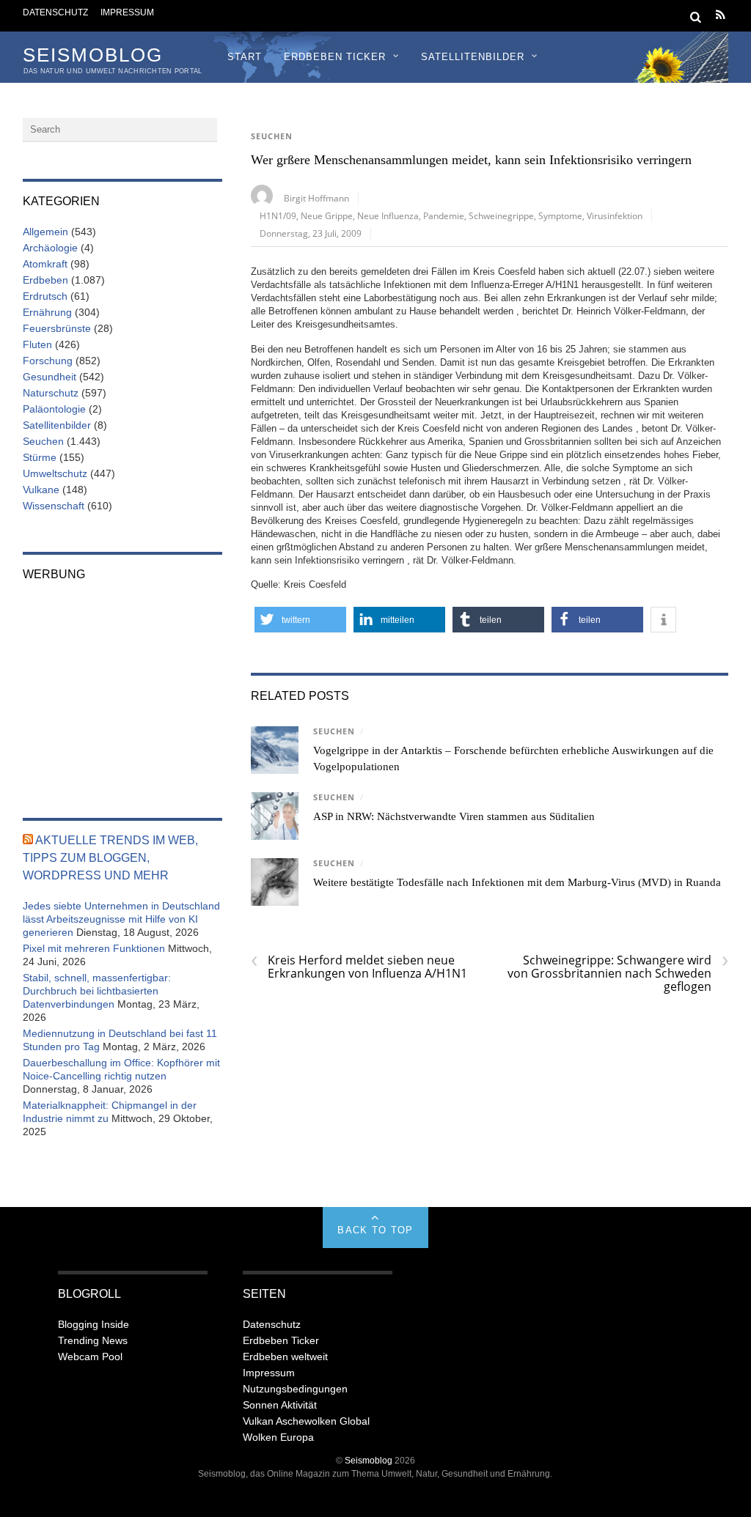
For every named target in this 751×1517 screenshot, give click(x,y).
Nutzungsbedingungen (295, 1389)
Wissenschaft (53, 506)
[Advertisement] (122, 689)
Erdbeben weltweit (285, 1356)
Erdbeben (45, 280)
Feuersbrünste (57, 328)
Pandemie (443, 215)
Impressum (127, 12)
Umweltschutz (55, 473)
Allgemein (45, 231)
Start (244, 56)
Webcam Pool (90, 1356)
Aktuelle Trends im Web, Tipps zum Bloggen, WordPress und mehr (110, 858)
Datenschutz (55, 12)
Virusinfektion (614, 215)
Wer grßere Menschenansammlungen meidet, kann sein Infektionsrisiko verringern (471, 159)
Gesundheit (49, 377)
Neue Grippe (327, 215)
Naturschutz (50, 393)
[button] (300, 619)
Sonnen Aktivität (280, 1405)
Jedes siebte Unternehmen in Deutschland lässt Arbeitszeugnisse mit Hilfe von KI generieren (121, 919)
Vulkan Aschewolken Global (306, 1421)
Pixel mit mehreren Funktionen (94, 948)
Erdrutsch (45, 296)
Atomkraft (45, 264)
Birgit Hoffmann (316, 198)
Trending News (93, 1340)
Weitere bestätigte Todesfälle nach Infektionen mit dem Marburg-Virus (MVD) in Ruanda (517, 882)
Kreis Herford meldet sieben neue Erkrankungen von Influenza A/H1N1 (359, 966)
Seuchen (272, 136)
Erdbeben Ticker (335, 56)
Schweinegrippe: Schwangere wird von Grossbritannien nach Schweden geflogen (618, 973)
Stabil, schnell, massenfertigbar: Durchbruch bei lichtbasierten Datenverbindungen (97, 991)
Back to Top (375, 1230)
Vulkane (41, 489)
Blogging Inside (93, 1324)
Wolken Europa (278, 1437)
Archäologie (50, 248)
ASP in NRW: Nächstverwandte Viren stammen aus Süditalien (454, 816)
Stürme (39, 457)
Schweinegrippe (501, 215)
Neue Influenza (388, 215)
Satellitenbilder (472, 56)
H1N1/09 (278, 215)
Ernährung (47, 312)
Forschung (48, 360)
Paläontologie (54, 409)
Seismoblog (368, 1460)
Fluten (37, 344)
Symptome (560, 215)
